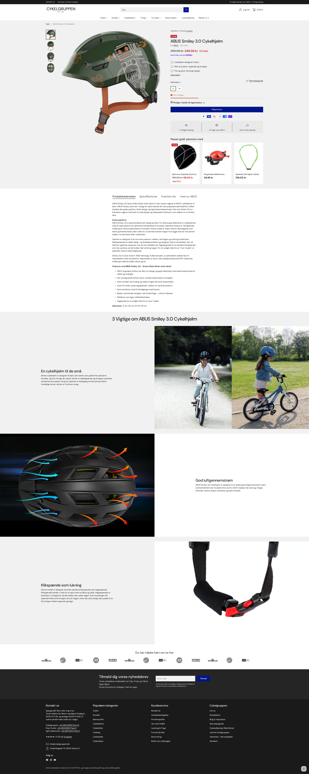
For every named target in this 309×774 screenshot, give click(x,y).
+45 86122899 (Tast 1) (67, 728)
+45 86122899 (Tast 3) (69, 725)
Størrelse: (176, 82)
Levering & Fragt (158, 728)
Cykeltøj (96, 732)
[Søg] (186, 9)
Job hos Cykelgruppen (219, 732)
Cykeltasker (98, 737)
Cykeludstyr (98, 741)
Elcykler (96, 715)
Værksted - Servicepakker (221, 737)
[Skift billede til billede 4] (51, 68)
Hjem (48, 24)
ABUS (175, 45)
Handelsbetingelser (160, 715)
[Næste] (263, 163)
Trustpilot (189, 31)
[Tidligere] (170, 163)
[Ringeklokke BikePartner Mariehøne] (216, 157)
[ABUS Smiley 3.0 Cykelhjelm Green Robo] (111, 82)
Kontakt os (155, 710)
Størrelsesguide (256, 80)
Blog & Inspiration (217, 719)
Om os (212, 710)
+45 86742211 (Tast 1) (70, 731)
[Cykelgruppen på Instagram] (50, 760)
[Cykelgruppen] (61, 9)
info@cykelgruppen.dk (60, 744)
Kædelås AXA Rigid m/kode (247, 174)
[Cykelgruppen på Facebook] (47, 760)
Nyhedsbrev (215, 715)
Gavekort (214, 741)
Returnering (156, 737)
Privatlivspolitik (158, 719)
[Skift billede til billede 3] (51, 57)
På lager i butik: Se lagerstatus (187, 102)
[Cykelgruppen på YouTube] (54, 760)
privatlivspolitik (96, 768)
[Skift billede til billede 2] (51, 46)
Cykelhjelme (98, 723)
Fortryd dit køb (158, 732)
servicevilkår (109, 768)
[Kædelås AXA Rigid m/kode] (248, 157)
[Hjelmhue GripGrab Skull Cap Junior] (185, 157)
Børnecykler (98, 719)
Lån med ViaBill (158, 723)
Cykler (96, 710)
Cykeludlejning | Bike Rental (222, 728)
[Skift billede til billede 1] (51, 34)
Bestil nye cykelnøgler (161, 741)
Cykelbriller (98, 728)
